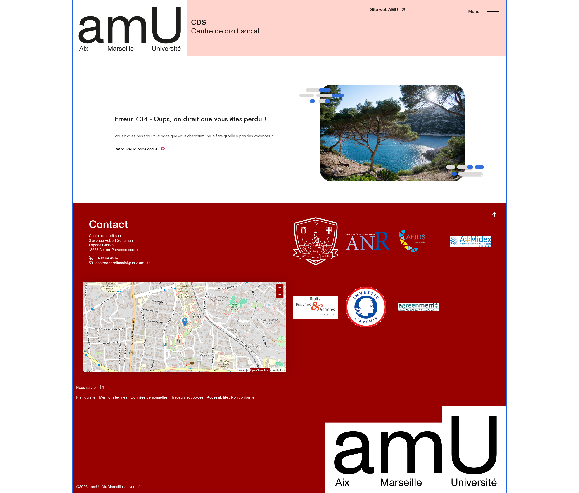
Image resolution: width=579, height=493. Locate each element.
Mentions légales (113, 397)
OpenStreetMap (260, 370)
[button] (184, 322)
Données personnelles (149, 397)
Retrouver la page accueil (136, 149)
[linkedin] (102, 387)
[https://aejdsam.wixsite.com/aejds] (420, 241)
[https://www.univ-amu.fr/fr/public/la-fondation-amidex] (473, 241)
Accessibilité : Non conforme (230, 397)
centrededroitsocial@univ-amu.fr (122, 263)
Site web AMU (388, 10)
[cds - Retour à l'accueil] (130, 27)
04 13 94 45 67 (107, 258)
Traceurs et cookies (187, 397)
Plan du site (85, 397)
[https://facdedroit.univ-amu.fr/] (315, 241)
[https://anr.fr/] (368, 241)
